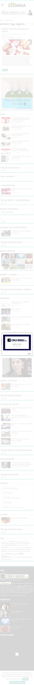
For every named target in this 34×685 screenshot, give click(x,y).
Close (29, 353)
